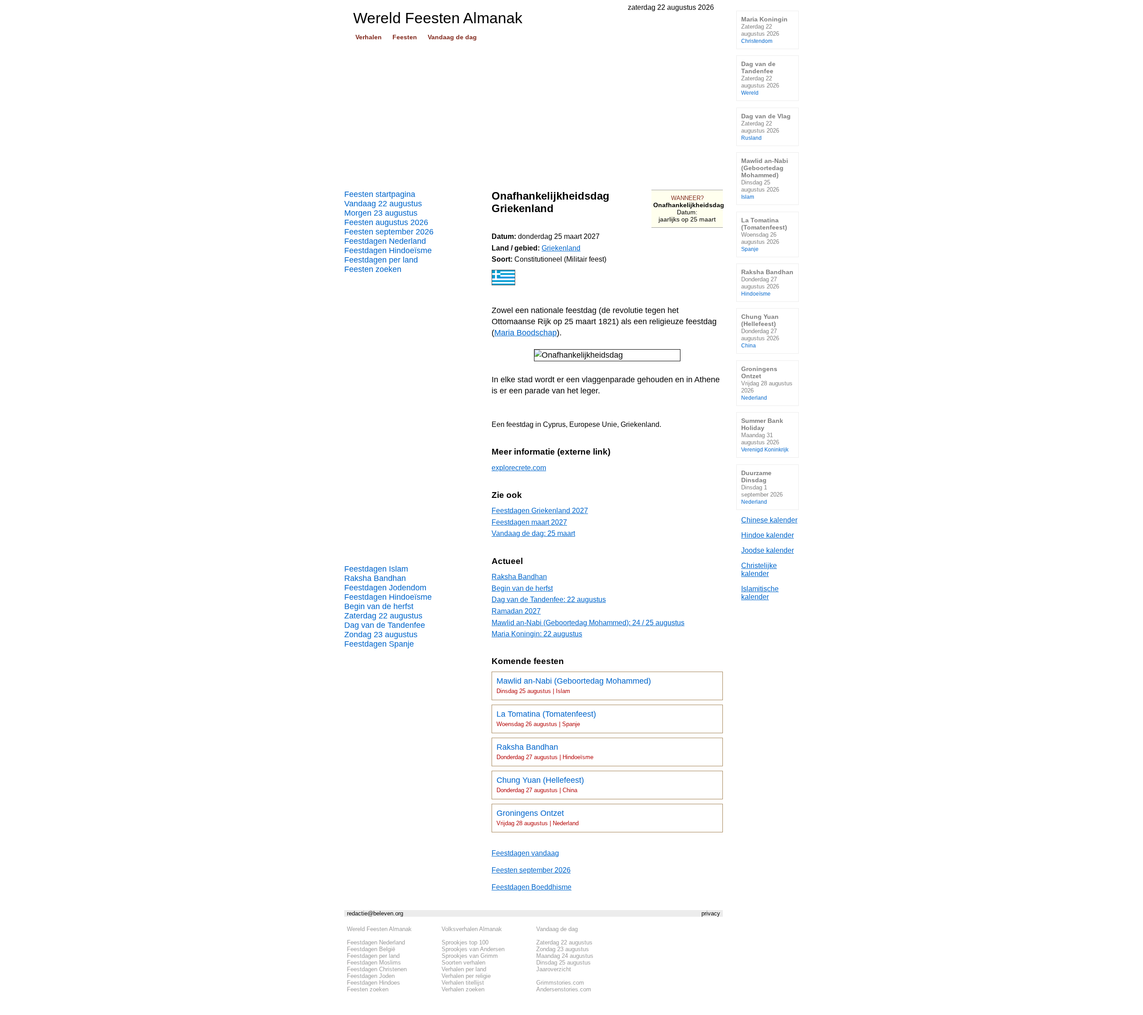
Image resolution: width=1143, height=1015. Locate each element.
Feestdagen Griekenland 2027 (540, 510)
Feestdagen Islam (376, 568)
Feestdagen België (371, 949)
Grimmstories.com (560, 982)
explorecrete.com (519, 468)
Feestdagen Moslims (374, 962)
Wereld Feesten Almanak (379, 929)
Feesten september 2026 (389, 231)
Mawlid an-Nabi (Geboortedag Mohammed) (573, 685)
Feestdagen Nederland (385, 241)
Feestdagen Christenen (377, 969)
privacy (710, 913)
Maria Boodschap (525, 332)
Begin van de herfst (378, 606)
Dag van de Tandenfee (384, 625)
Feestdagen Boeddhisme (532, 887)
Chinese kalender (769, 520)
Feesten (404, 37)
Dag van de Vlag (766, 127)
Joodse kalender (767, 550)
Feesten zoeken (372, 269)
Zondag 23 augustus (380, 634)
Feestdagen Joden (371, 976)
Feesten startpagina (379, 194)
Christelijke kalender (759, 569)
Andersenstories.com (563, 989)
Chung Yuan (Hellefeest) (540, 785)
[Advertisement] (533, 112)
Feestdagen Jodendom (385, 587)
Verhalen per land (464, 969)
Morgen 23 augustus (380, 213)
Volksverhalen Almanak (472, 929)
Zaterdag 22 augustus (383, 615)
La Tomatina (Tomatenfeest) (546, 718)
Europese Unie (593, 424)
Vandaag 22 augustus (383, 203)
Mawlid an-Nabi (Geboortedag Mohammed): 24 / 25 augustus (588, 623)
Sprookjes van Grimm (470, 955)
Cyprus (554, 424)
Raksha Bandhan (375, 578)
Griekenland (561, 248)
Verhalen (368, 37)
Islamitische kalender (760, 593)
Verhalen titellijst (463, 982)
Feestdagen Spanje (379, 643)
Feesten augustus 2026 (386, 222)
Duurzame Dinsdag (762, 487)
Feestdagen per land (381, 259)
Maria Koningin (764, 30)
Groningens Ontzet (537, 818)
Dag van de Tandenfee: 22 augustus (549, 599)
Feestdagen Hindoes (373, 982)
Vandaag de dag (452, 37)
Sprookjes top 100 (465, 942)
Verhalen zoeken (463, 989)
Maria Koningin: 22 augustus (537, 634)
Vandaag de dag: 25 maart (533, 533)
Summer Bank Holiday (764, 434)
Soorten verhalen (463, 962)
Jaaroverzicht (553, 969)
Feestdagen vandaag (525, 853)
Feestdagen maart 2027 (529, 522)
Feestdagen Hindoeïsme (388, 250)
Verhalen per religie (466, 976)
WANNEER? (687, 198)
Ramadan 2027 (516, 611)
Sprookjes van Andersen (473, 949)
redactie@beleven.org (375, 913)
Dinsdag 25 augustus (563, 962)
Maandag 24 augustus (564, 955)
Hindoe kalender (767, 535)
